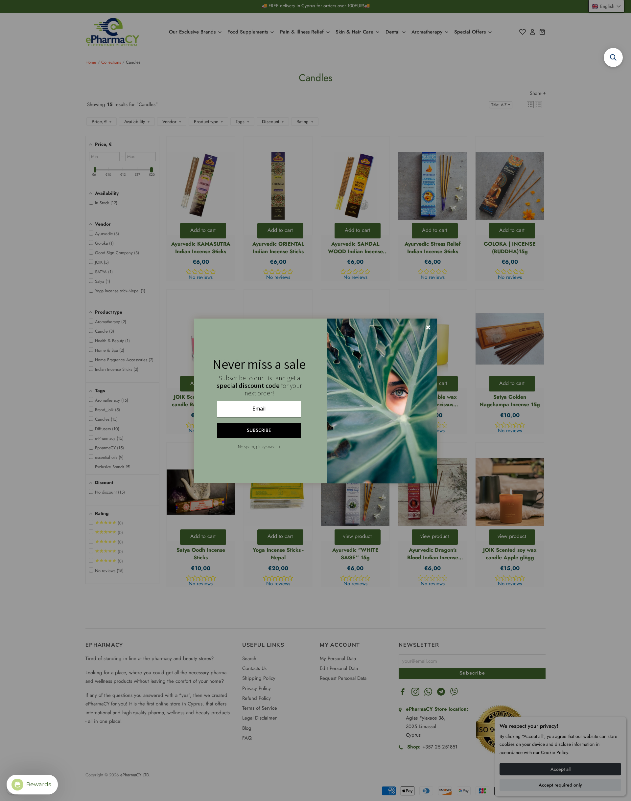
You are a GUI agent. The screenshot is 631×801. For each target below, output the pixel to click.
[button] (613, 57)
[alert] (315, 401)
